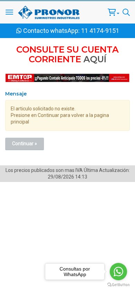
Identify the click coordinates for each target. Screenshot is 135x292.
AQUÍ (95, 59)
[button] (113, 12)
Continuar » (24, 143)
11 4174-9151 (100, 30)
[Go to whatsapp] (118, 271)
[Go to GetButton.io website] (118, 285)
